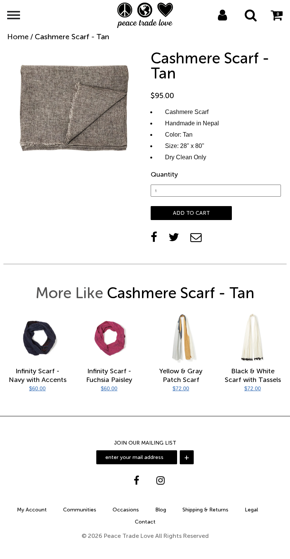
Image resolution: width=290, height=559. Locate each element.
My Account (32, 510)
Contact (145, 522)
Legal (251, 510)
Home (18, 36)
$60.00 (37, 388)
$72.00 (181, 388)
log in (214, 25)
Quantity (164, 174)
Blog (160, 510)
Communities (79, 510)
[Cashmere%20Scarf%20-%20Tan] (173, 237)
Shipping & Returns (205, 510)
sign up (232, 25)
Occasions (126, 510)
